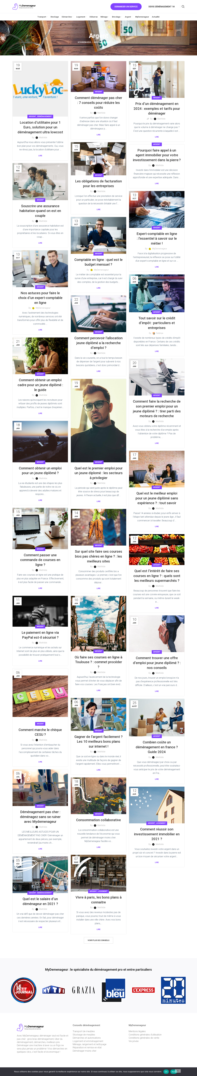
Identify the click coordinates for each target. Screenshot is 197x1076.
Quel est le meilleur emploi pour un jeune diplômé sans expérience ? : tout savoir (157, 498)
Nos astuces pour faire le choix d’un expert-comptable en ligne (40, 298)
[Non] (178, 1071)
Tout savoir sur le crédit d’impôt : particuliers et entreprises (156, 323)
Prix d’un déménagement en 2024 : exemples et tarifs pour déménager (157, 108)
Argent (32, 116)
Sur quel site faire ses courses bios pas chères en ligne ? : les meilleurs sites (98, 556)
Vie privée (134, 1041)
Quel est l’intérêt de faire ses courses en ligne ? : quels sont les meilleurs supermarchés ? (156, 576)
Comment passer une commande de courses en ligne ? (40, 560)
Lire (40, 156)
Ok (166, 1072)
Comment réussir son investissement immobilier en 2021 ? (157, 834)
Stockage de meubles (84, 1034)
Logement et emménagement (88, 1041)
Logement (161, 823)
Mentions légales (137, 1031)
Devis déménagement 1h (162, 6)
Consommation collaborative (98, 820)
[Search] (183, 7)
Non (174, 1072)
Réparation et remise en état (87, 1047)
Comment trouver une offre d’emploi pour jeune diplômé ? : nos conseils (157, 663)
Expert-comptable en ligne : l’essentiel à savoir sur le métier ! (157, 238)
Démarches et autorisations (87, 1037)
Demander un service (126, 6)
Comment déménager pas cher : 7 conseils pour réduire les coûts (98, 103)
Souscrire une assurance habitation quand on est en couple (40, 211)
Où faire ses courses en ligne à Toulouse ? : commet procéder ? (98, 662)
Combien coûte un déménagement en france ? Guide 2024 (157, 747)
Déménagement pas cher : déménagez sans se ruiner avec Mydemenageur (40, 817)
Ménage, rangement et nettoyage (89, 1044)
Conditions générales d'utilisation (145, 1034)
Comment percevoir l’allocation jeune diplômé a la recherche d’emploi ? (98, 343)
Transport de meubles (84, 1031)
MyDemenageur (84, 42)
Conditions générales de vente (144, 1037)
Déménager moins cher (84, 1050)
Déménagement (44, 116)
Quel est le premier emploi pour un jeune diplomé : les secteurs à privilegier (99, 473)
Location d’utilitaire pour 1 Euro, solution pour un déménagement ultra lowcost (40, 127)
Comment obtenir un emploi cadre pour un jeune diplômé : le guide (40, 385)
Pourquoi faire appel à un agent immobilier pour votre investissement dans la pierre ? (157, 155)
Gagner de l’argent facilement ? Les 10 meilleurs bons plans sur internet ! (98, 741)
